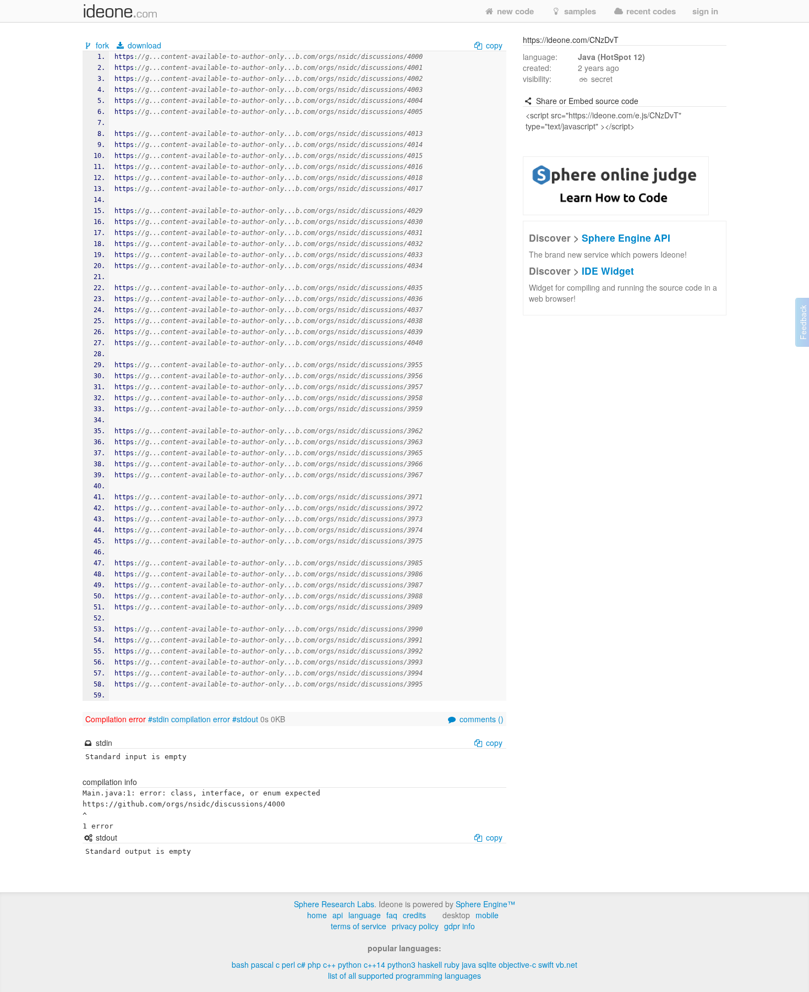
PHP (314, 964)
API (337, 914)
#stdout (245, 718)
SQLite (487, 964)
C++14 (374, 964)
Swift (546, 964)
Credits (414, 914)
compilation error (200, 718)
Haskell (430, 964)
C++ (329, 964)
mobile (487, 914)
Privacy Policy (415, 925)
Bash (240, 964)
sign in (705, 11)
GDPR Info (459, 925)
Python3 (401, 964)
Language (364, 914)
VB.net (566, 964)
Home (317, 914)
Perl (288, 964)
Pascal (262, 964)
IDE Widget (608, 270)
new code (514, 11)
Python (350, 964)
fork (102, 45)
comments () (480, 718)
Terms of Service (358, 925)
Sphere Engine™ (485, 903)
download (143, 45)
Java (469, 964)
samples (579, 11)
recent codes (650, 11)
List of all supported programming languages (404, 975)
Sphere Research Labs (334, 903)
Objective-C (517, 964)
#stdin (158, 718)
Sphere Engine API (626, 237)
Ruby (452, 964)
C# (301, 964)
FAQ (391, 914)
